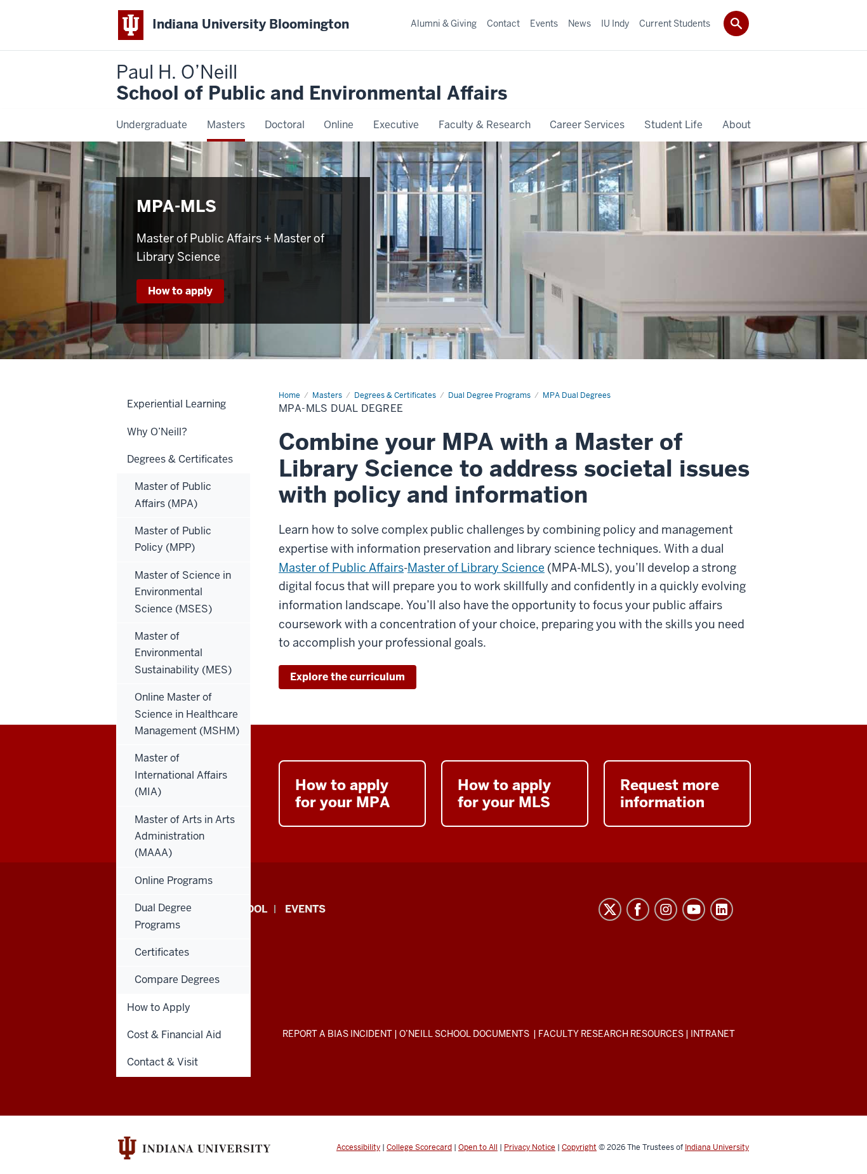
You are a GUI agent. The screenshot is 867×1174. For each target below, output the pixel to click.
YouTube (693, 909)
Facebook (637, 909)
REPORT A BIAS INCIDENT (337, 1033)
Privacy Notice (529, 1147)
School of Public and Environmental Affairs (311, 83)
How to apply (180, 291)
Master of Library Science (476, 567)
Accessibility (358, 1147)
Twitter (610, 909)
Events (305, 909)
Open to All (478, 1147)
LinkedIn (721, 909)
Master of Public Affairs (341, 567)
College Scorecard (419, 1147)
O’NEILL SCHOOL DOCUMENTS (465, 1033)
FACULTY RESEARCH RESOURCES (611, 1033)
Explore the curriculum (347, 676)
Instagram (665, 909)
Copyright (579, 1147)
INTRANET (713, 1033)
